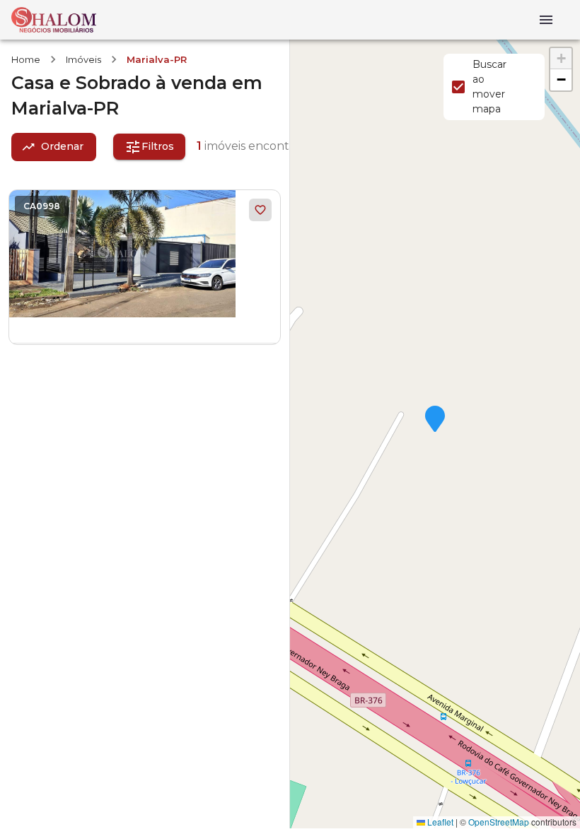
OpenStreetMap (498, 822)
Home (25, 59)
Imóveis (83, 59)
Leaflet (439, 822)
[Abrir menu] (546, 20)
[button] (435, 420)
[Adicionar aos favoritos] (260, 210)
